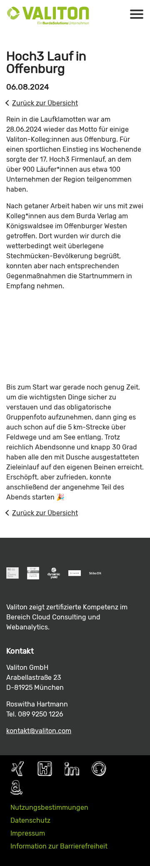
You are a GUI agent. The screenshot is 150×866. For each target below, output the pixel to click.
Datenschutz (30, 820)
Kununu (45, 768)
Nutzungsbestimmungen (49, 807)
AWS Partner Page (16, 787)
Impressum (27, 833)
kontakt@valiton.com (38, 731)
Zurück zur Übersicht (45, 103)
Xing (17, 768)
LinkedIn (72, 768)
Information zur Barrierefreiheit (59, 846)
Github (99, 768)
